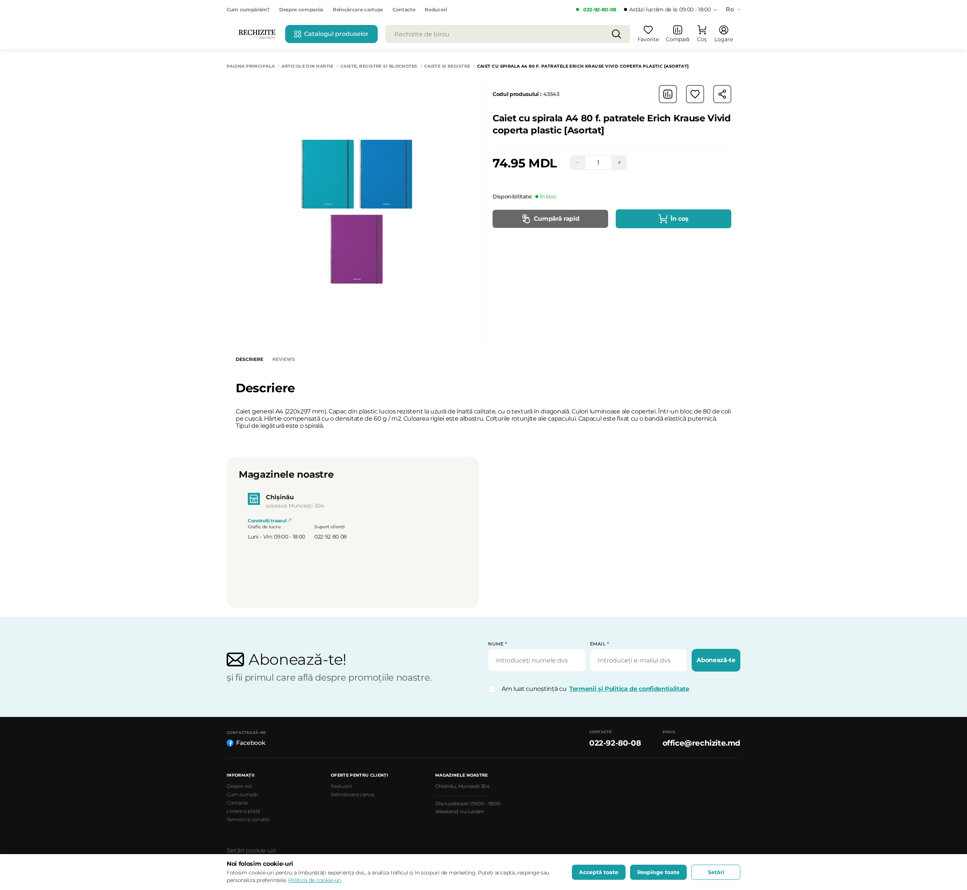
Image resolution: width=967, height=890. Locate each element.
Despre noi (239, 786)
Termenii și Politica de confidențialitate (629, 688)
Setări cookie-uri (251, 850)
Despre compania (301, 9)
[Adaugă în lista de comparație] (668, 94)
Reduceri (436, 9)
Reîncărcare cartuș (352, 794)
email (599, 644)
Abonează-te (716, 660)
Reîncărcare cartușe (358, 9)
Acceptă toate (598, 872)
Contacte (403, 9)
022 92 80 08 (330, 536)
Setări (716, 872)
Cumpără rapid (556, 218)
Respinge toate (658, 872)
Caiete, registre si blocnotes (378, 66)
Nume (497, 644)
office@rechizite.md (701, 743)
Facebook (250, 742)
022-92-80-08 (599, 9)
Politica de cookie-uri (314, 880)
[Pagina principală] (257, 34)
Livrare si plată (243, 811)
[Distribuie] (722, 94)
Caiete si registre (447, 66)
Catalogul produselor (336, 33)
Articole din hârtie (307, 66)
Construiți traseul (267, 520)
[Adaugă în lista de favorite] (695, 94)
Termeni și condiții (248, 819)
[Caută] (616, 34)
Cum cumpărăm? (248, 9)
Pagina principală (251, 66)
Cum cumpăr (242, 794)
